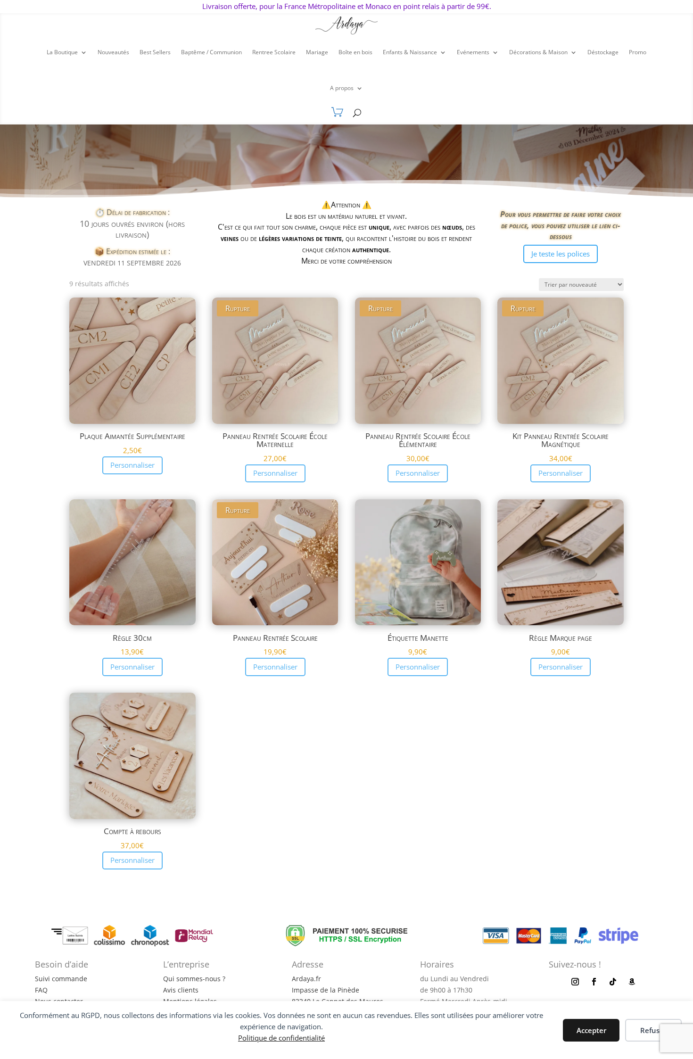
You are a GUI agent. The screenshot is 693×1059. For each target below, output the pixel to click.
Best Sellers (155, 52)
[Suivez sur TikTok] (612, 981)
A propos (342, 88)
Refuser (653, 1030)
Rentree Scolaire (274, 52)
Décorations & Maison (538, 52)
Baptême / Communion (211, 52)
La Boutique (62, 52)
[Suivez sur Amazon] (631, 981)
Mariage (317, 52)
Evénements (473, 52)
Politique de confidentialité (281, 1037)
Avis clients (180, 989)
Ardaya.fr (306, 978)
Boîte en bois (355, 52)
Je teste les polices (560, 253)
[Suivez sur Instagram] (575, 981)
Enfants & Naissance (410, 52)
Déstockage (603, 52)
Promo (637, 52)
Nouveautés (113, 52)
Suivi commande (61, 978)
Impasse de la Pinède (325, 989)
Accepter (591, 1030)
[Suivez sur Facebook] (594, 981)
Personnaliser (132, 465)
